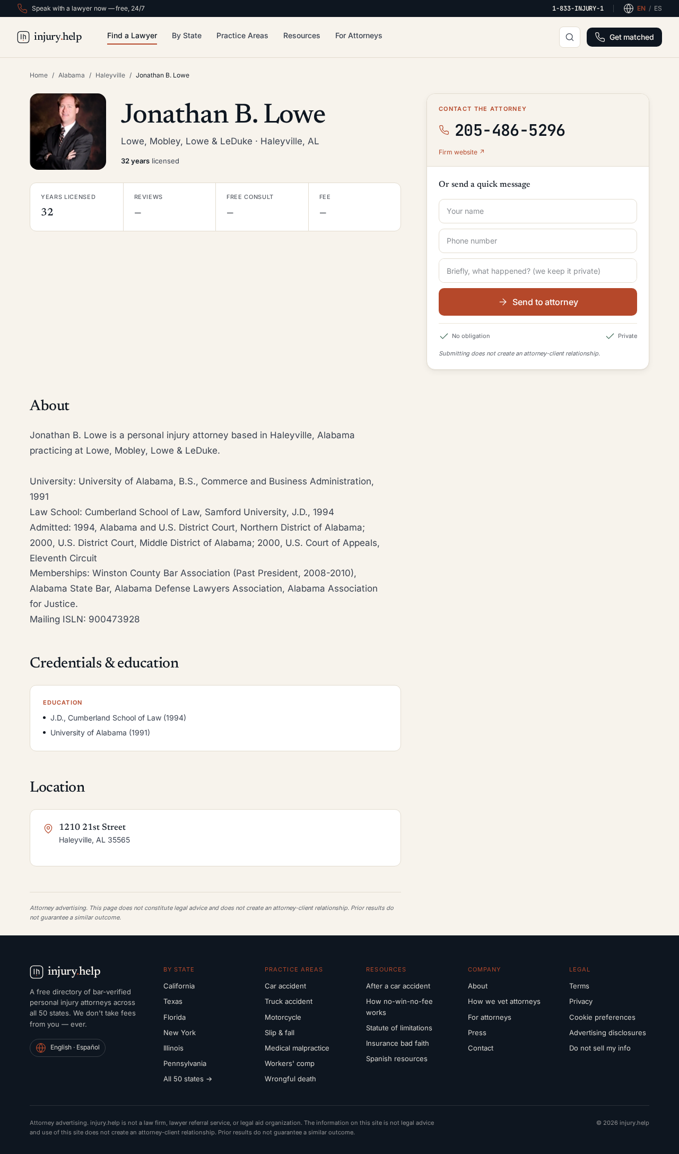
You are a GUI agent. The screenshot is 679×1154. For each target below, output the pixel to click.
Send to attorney (545, 302)
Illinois (173, 1048)
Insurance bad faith (397, 1043)
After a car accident (398, 986)
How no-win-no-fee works (399, 1006)
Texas (172, 1001)
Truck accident (288, 1001)
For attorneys (489, 1017)
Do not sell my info (600, 1048)
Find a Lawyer (132, 35)
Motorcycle (283, 1017)
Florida (174, 1017)
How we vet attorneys (504, 1001)
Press (477, 1032)
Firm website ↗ (462, 152)
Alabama (71, 75)
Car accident (285, 986)
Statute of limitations (399, 1027)
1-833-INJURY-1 (578, 8)
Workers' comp (290, 1063)
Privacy (581, 1001)
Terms (579, 986)
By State (187, 35)
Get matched (632, 36)
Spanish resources (397, 1058)
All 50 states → (187, 1078)
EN (641, 8)
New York (179, 1032)
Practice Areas (242, 35)
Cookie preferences (602, 1017)
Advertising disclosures (607, 1032)
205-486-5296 (510, 130)
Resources (301, 35)
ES (658, 8)
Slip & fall (279, 1032)
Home (39, 75)
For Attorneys (358, 35)
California (179, 986)
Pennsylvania (184, 1063)
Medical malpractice (297, 1048)
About (478, 986)
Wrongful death (290, 1078)
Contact (480, 1048)
